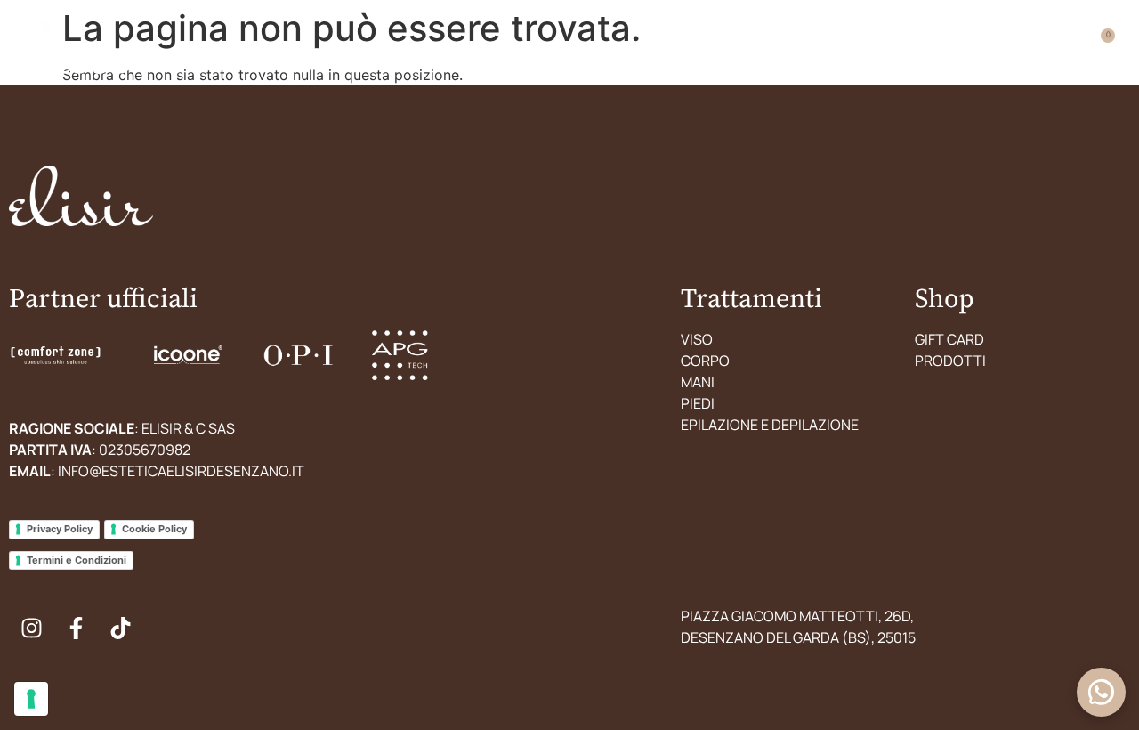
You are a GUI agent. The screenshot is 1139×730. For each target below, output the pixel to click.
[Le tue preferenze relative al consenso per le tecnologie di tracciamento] (31, 699)
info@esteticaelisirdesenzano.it (181, 471)
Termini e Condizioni (76, 560)
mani (698, 382)
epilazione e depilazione (770, 424)
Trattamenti (543, 53)
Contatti (768, 53)
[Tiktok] (120, 627)
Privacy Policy (60, 529)
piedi (698, 403)
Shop (858, 53)
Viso (697, 339)
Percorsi (425, 53)
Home (335, 53)
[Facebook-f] (75, 627)
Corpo (705, 360)
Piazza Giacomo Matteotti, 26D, (797, 616)
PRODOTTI (950, 360)
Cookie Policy (154, 529)
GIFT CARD (949, 339)
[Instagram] (31, 627)
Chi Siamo (662, 53)
